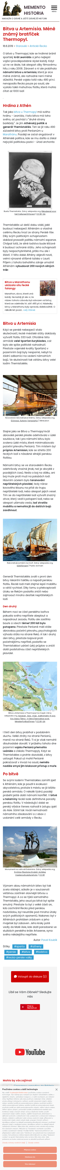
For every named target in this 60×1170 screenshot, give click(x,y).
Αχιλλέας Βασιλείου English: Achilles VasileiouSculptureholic (30, 873)
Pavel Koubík (49, 940)
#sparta (19, 946)
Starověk (21, 46)
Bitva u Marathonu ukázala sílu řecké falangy (17, 285)
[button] (56, 1089)
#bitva (26, 952)
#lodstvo (41, 952)
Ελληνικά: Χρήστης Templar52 (24, 420)
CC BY (42, 875)
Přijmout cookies (30, 1150)
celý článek (29, 310)
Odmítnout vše (30, 1157)
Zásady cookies (33, 1143)
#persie (11, 952)
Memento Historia (34, 10)
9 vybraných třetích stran (19, 1092)
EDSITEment (22, 565)
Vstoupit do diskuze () (32, 976)
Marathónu (10, 134)
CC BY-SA (40, 214)
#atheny (36, 946)
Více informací (30, 1164)
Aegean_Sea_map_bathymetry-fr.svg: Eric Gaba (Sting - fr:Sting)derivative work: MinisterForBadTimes (33, 718)
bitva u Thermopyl (25, 112)
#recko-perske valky (19, 957)
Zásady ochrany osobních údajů (13, 1143)
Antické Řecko (38, 46)
